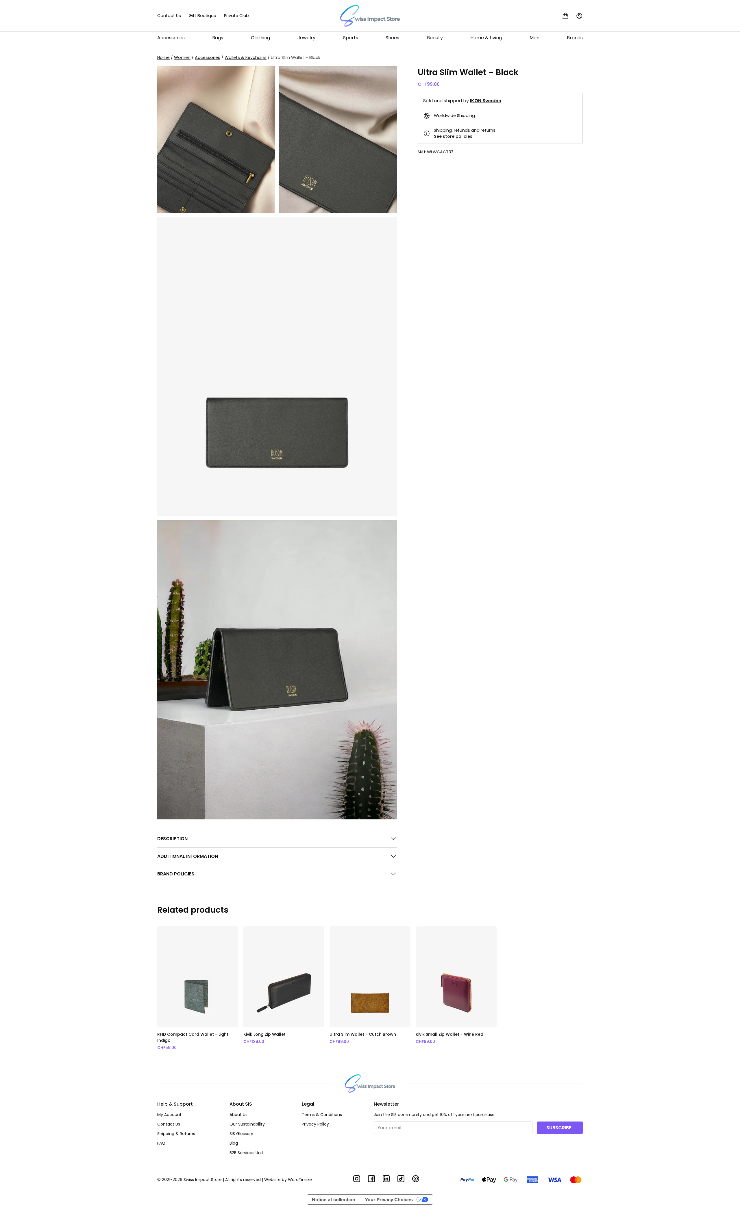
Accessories (171, 37)
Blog (234, 1143)
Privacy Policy (315, 1124)
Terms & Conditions (322, 1114)
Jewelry (306, 37)
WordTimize (300, 1179)
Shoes (392, 37)
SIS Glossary (241, 1134)
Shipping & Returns (176, 1134)
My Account (169, 1114)
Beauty (435, 37)
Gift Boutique (202, 15)
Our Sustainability (247, 1124)
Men (534, 37)
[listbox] (370, 988)
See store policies (453, 136)
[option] (198, 988)
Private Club (236, 15)
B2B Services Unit (246, 1153)
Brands (575, 37)
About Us (238, 1114)
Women (182, 57)
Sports (350, 37)
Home (163, 57)
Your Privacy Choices (389, 1199)
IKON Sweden (485, 100)
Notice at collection (333, 1199)
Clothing (260, 37)
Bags (217, 37)
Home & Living (486, 37)
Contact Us (169, 15)
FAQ (161, 1143)
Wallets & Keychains (246, 57)
